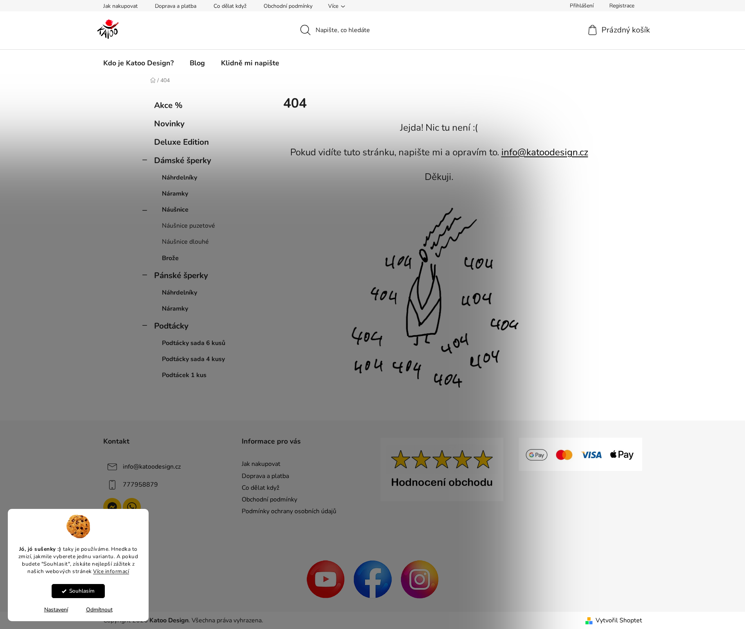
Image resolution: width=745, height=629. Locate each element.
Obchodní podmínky (288, 6)
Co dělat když (230, 6)
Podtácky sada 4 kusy (193, 359)
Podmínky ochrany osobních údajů (289, 511)
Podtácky (171, 325)
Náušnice (175, 209)
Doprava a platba (175, 6)
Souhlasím (82, 591)
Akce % (168, 105)
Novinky (169, 123)
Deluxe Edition (181, 142)
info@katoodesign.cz (544, 152)
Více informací (111, 571)
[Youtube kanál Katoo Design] (325, 579)
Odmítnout (99, 609)
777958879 (140, 484)
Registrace (621, 5)
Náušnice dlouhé (185, 241)
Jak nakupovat (120, 6)
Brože (170, 258)
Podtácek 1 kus (184, 375)
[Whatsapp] (132, 507)
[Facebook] (372, 579)
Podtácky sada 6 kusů (193, 343)
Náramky (175, 193)
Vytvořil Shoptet (619, 620)
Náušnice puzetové (188, 225)
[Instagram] (419, 579)
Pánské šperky (181, 275)
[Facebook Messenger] (112, 507)
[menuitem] (138, 63)
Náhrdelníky (179, 177)
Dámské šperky (182, 160)
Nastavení (56, 609)
